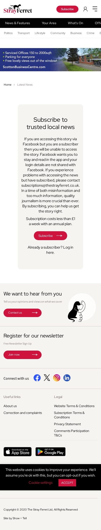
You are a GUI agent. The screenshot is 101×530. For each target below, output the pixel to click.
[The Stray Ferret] (22, 9)
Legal (58, 397)
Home (8, 85)
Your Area (49, 23)
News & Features (17, 23)
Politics (8, 33)
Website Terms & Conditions (74, 406)
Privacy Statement (67, 424)
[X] (47, 379)
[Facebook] (37, 380)
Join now (13, 354)
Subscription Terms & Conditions (69, 415)
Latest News (24, 85)
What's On (75, 23)
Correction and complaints (23, 413)
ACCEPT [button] (67, 483)
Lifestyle (40, 33)
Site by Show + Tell (15, 518)
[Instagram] (56, 380)
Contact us (15, 312)
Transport (24, 33)
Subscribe (67, 9)
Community (57, 33)
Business (76, 33)
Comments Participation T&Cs (71, 433)
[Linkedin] (66, 380)
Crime (90, 33)
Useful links (12, 397)
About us (10, 406)
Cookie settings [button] (41, 482)
